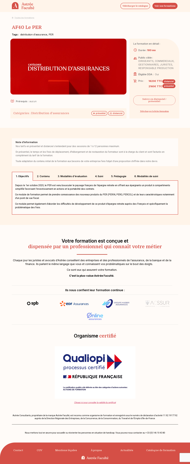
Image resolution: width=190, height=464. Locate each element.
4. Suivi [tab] (99, 176)
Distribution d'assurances (50, 113)
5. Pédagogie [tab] (118, 176)
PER (51, 34)
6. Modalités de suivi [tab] (146, 176)
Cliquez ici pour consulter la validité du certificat (95, 402)
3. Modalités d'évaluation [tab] (72, 176)
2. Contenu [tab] (43, 176)
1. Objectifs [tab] (22, 176)
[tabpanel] (95, 198)
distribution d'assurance (33, 34)
